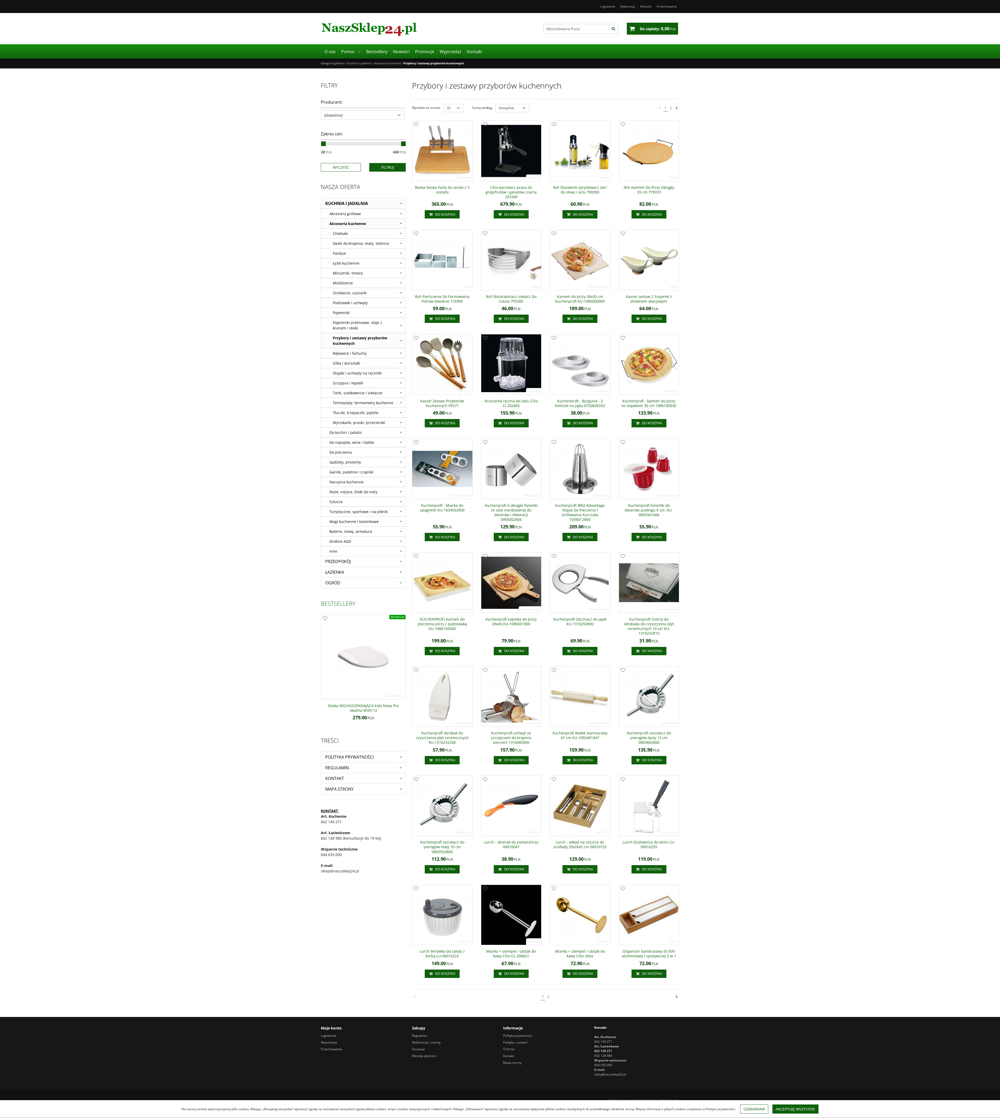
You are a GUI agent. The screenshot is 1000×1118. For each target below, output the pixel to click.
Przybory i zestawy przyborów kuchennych (360, 340)
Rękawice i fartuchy (350, 353)
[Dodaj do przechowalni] (416, 125)
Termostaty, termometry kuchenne (363, 402)
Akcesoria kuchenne (347, 223)
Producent (332, 102)
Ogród (332, 583)
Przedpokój (338, 561)
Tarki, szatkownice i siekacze (357, 392)
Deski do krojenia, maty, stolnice (361, 243)
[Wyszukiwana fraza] (613, 28)
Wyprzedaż (450, 51)
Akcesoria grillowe (345, 213)
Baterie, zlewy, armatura (350, 531)
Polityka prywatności (349, 757)
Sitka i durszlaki (346, 363)
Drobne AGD (340, 541)
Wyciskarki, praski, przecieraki (359, 422)
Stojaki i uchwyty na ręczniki (357, 373)
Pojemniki (341, 312)
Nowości (401, 51)
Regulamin (337, 768)
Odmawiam (754, 1109)
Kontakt (474, 51)
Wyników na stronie (426, 107)
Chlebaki (340, 233)
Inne (333, 551)
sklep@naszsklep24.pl (610, 1074)
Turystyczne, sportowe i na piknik (358, 511)
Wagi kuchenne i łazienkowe (354, 521)
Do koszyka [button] (445, 214)
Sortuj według (482, 107)
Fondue (339, 253)
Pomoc (348, 51)
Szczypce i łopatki (348, 382)
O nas (330, 51)
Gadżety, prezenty (345, 462)
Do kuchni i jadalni (345, 432)
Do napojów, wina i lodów (351, 442)
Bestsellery (377, 51)
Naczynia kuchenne (346, 481)
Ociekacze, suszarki (350, 292)
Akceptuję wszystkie (795, 1109)
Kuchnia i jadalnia (346, 203)
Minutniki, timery (348, 273)
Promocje (424, 51)
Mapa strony (339, 789)
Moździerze (343, 282)
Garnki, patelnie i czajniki (351, 472)
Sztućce (336, 501)
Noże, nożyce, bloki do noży (353, 491)
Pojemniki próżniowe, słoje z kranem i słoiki (357, 325)
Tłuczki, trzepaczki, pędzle (355, 412)
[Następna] (676, 108)
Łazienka (334, 572)
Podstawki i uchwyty (350, 302)
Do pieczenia (340, 452)
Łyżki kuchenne (346, 263)
